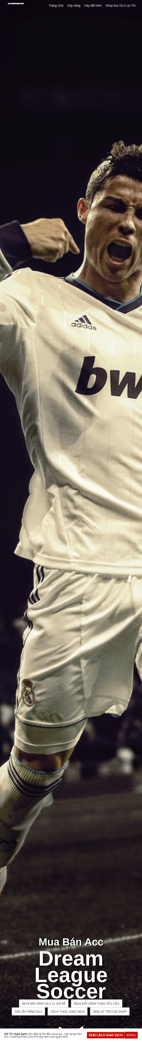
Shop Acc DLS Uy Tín (120, 5)
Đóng (131, 1035)
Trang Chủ (56, 5)
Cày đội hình (93, 5)
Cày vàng (73, 5)
